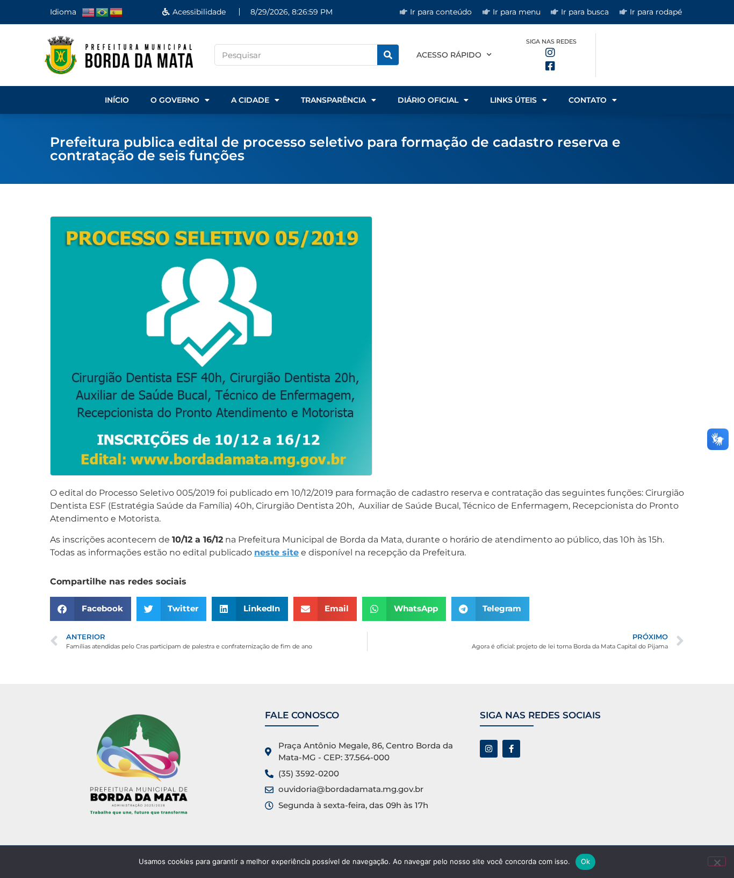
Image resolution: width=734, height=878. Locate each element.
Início (117, 100)
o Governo (174, 100)
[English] (89, 11)
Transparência (333, 100)
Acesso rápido (448, 55)
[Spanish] (117, 11)
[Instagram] (489, 749)
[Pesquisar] (388, 55)
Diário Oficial (428, 100)
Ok (586, 861)
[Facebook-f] (511, 749)
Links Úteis (513, 100)
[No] (717, 861)
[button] (90, 609)
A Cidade (250, 100)
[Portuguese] (103, 11)
